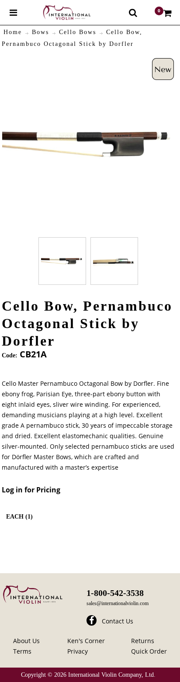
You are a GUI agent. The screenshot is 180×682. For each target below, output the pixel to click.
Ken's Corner (86, 641)
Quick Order (149, 651)
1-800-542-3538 (115, 593)
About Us (26, 641)
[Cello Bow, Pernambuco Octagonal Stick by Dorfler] (88, 63)
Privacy (77, 651)
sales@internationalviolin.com (118, 603)
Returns (142, 641)
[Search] (133, 12)
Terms (22, 651)
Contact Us (117, 621)
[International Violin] (59, 12)
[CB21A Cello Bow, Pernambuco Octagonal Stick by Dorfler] (62, 261)
